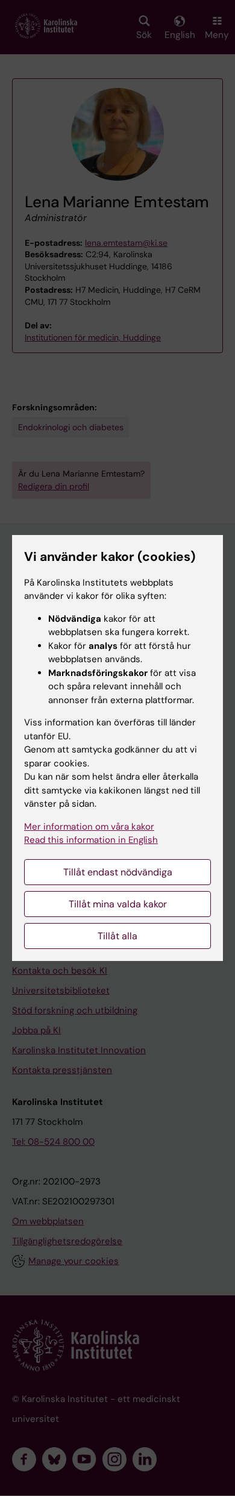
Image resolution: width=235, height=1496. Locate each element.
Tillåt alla (117, 936)
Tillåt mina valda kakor (118, 904)
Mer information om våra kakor (89, 827)
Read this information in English (91, 840)
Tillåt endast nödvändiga (117, 872)
